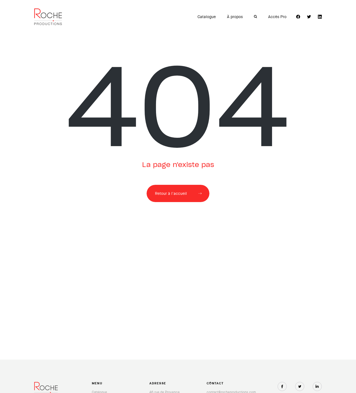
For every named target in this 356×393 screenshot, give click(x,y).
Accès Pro (277, 16)
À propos (235, 16)
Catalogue (206, 16)
